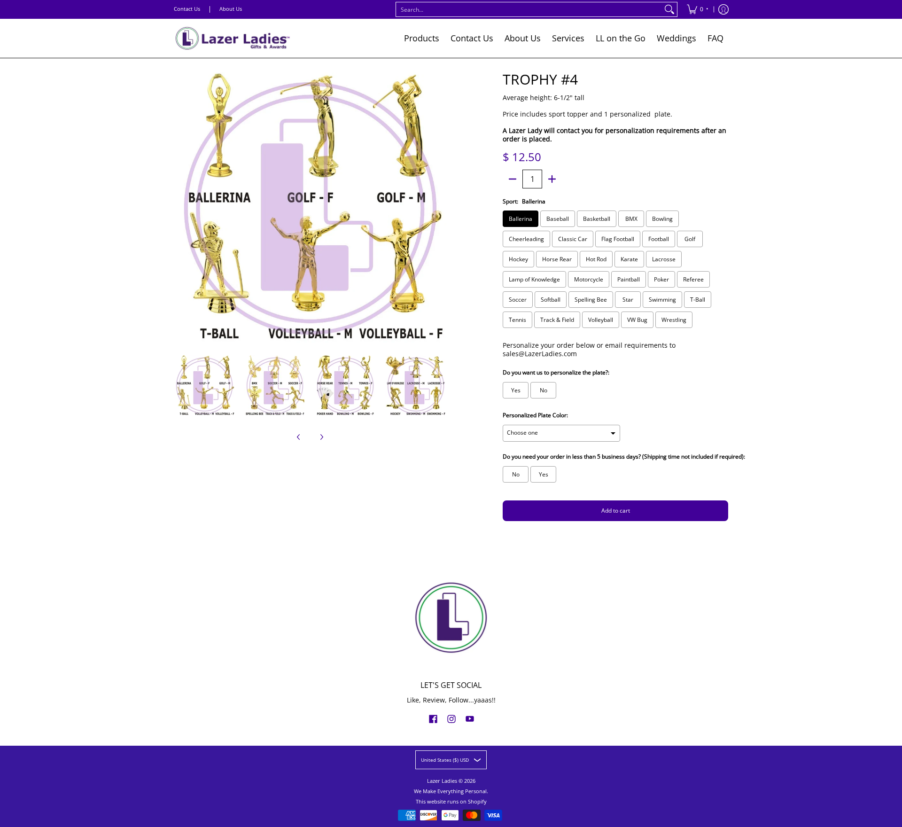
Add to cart (615, 511)
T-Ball (697, 300)
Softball (550, 300)
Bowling (662, 219)
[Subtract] (512, 179)
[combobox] (529, 9)
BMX (631, 219)
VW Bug (637, 320)
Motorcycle (588, 279)
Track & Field (557, 320)
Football (658, 239)
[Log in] (723, 9)
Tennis (517, 320)
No (543, 390)
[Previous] (180, 208)
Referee (693, 279)
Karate (629, 259)
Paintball (628, 279)
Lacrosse (664, 259)
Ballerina (520, 219)
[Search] (669, 9)
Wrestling (673, 320)
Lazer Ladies (442, 781)
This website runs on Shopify (451, 801)
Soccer (518, 300)
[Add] (552, 179)
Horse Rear (557, 259)
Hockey (518, 259)
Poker (661, 279)
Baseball (557, 219)
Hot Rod (596, 259)
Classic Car (572, 239)
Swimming (662, 300)
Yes (516, 390)
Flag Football (617, 239)
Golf (689, 239)
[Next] (439, 208)
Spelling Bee (591, 300)
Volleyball (600, 320)
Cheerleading (526, 239)
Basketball (596, 219)
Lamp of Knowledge (534, 279)
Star (627, 300)
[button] (433, 718)
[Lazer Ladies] (232, 38)
